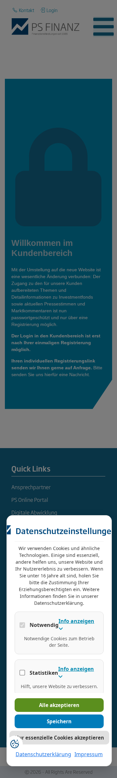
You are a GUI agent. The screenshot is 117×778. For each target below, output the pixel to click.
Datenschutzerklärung (43, 754)
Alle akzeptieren (59, 705)
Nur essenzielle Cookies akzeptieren (59, 737)
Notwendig (44, 625)
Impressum (88, 754)
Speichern (59, 721)
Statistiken (44, 672)
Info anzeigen (76, 621)
